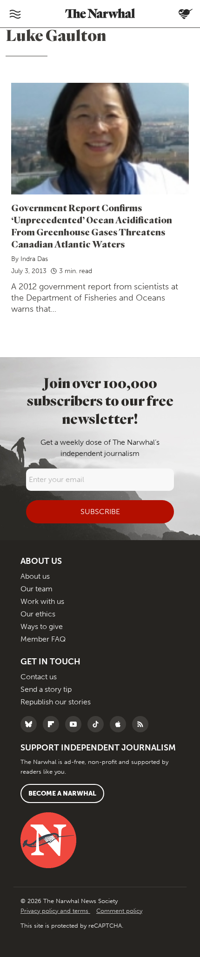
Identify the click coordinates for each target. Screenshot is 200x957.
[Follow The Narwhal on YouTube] (75, 724)
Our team (36, 588)
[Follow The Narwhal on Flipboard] (53, 724)
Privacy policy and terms (55, 910)
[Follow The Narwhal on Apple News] (120, 724)
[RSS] (142, 724)
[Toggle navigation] (14, 14)
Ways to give (41, 626)
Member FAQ (43, 639)
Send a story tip (46, 689)
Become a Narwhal (62, 793)
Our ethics (37, 613)
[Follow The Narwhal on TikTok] (97, 724)
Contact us (38, 676)
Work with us (42, 601)
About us (35, 576)
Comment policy (119, 910)
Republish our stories (55, 701)
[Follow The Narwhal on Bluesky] (30, 724)
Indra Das (34, 259)
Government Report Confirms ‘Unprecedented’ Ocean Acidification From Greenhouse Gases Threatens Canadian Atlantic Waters (91, 226)
